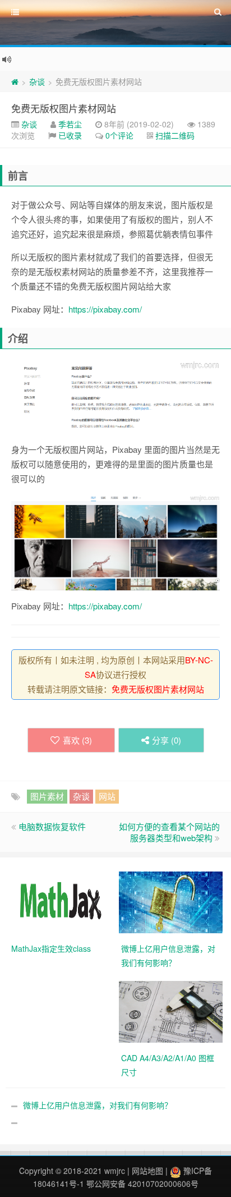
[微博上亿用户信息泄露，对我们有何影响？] (170, 901)
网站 (107, 796)
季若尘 (70, 124)
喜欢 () (77, 740)
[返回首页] (15, 81)
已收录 (70, 135)
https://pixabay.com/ (105, 309)
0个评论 (119, 135)
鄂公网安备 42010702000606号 (142, 1183)
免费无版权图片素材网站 (63, 108)
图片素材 (47, 796)
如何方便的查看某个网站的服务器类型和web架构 (169, 831)
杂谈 (37, 81)
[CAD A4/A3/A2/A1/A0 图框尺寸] (170, 1010)
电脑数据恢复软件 (52, 826)
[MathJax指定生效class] (61, 901)
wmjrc (114, 1170)
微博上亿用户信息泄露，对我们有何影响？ (97, 1105)
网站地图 (147, 1170)
